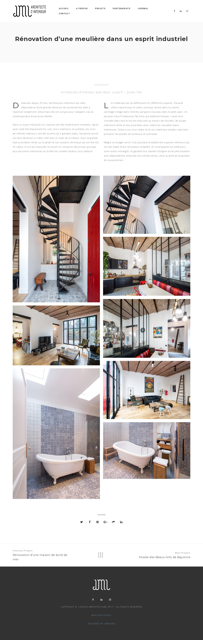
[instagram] (187, 11)
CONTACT (64, 13)
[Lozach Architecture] (30, 11)
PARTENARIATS (122, 8)
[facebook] (174, 11)
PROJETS (100, 8)
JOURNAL (143, 8)
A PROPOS (82, 8)
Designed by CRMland (101, 623)
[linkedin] (180, 11)
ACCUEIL (64, 8)
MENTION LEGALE (101, 615)
